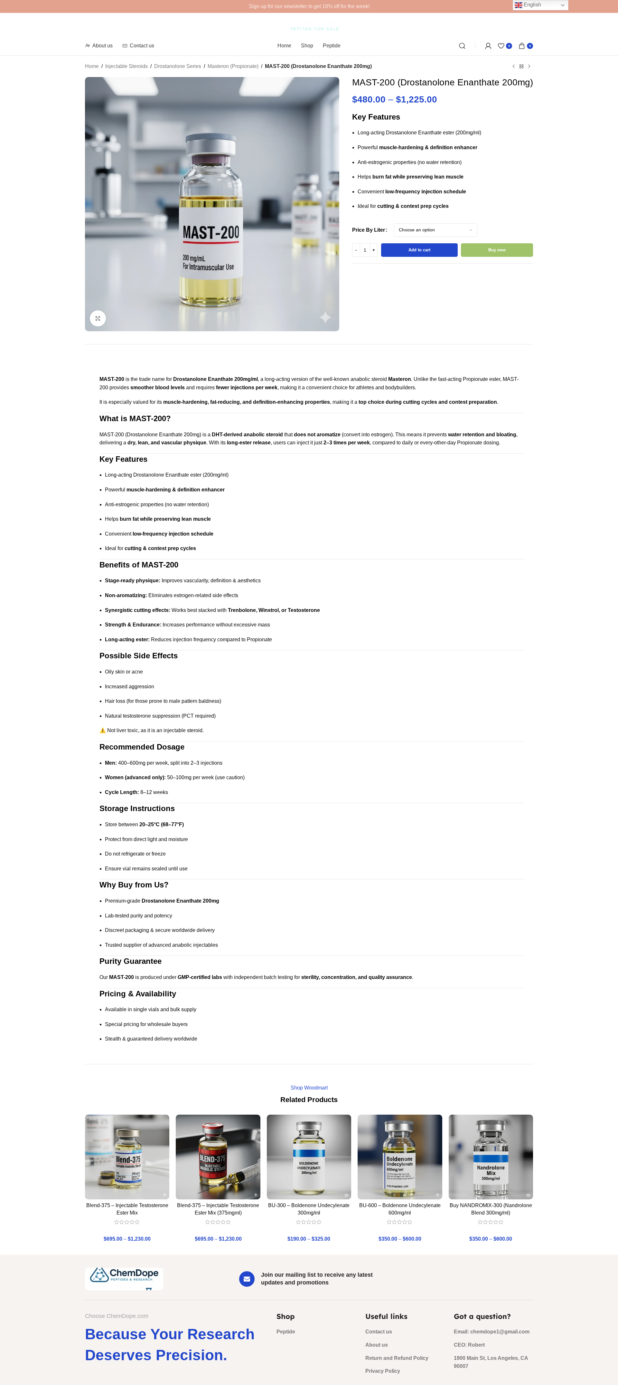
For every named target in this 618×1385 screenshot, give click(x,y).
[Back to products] (521, 67)
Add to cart (419, 249)
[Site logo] (309, 24)
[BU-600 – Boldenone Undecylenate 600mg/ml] (400, 1157)
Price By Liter (368, 230)
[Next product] (529, 67)
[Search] (462, 45)
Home (92, 66)
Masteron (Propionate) (233, 66)
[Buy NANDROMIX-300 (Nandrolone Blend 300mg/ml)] (491, 1157)
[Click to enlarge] (98, 318)
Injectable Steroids (126, 66)
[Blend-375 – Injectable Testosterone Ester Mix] (127, 1157)
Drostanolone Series (177, 66)
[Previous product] (514, 67)
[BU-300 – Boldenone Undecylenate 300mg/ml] (309, 1157)
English (531, 4)
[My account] (488, 45)
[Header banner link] (309, 6)
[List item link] (316, 1332)
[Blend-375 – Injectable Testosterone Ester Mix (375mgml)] (218, 1157)
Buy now (497, 249)
